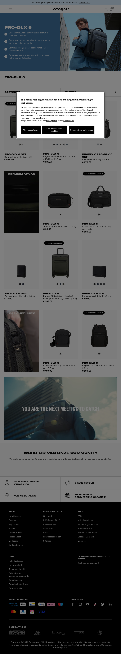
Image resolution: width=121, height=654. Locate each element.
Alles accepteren (30, 130)
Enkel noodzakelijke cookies (54, 129)
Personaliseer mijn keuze (81, 130)
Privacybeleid (51, 120)
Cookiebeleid (68, 120)
